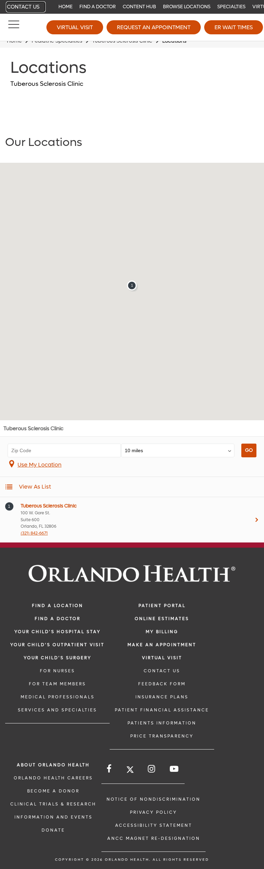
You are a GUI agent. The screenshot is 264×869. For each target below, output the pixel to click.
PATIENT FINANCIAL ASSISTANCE (162, 710)
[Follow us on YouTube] (174, 769)
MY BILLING (162, 631)
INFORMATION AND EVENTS (53, 817)
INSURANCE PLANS (161, 697)
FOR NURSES (57, 671)
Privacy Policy (153, 812)
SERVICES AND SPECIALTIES (57, 710)
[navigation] (132, 7)
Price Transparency (162, 736)
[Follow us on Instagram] (152, 769)
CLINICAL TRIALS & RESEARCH (53, 804)
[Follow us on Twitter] (130, 771)
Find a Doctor (97, 6)
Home (65, 6)
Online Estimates (162, 618)
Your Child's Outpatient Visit (57, 645)
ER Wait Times (233, 27)
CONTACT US (162, 671)
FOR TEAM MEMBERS (57, 684)
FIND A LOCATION (57, 605)
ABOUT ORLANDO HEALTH (53, 765)
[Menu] (14, 27)
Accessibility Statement (153, 825)
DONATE (53, 830)
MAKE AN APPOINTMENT (162, 645)
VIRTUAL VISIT (162, 658)
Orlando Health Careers (53, 778)
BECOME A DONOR (53, 791)
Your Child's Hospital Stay (57, 631)
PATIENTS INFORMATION (162, 723)
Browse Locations (186, 6)
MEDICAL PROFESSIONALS (58, 697)
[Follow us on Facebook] (109, 769)
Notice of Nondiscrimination (153, 799)
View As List (35, 486)
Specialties (231, 6)
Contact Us (23, 6)
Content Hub (139, 6)
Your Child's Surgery (57, 658)
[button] (132, 285)
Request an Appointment (153, 27)
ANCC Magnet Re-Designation (153, 838)
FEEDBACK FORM (162, 684)
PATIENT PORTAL (162, 605)
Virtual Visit (75, 27)
